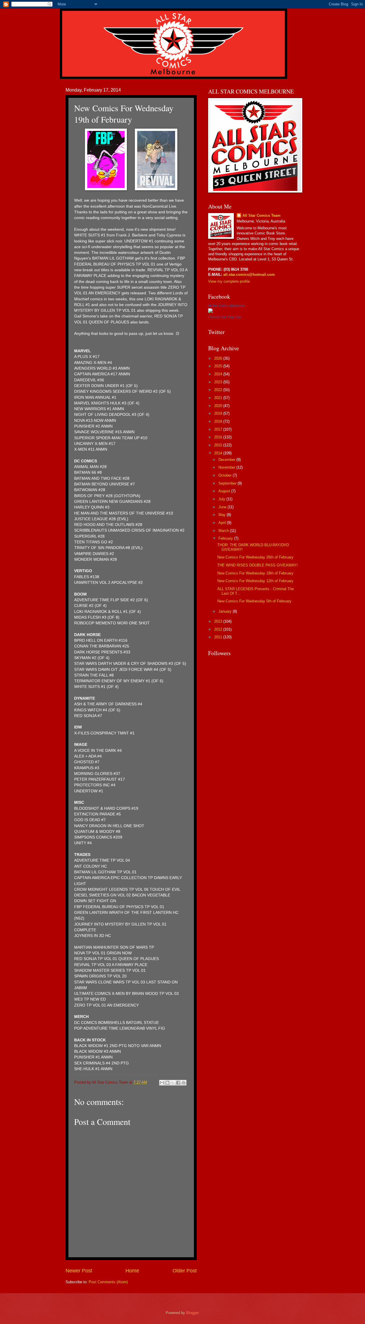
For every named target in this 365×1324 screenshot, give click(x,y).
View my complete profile (229, 281)
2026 (218, 358)
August (224, 491)
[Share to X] (173, 1083)
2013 (218, 621)
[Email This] (162, 1083)
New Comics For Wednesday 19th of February (255, 573)
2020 (218, 406)
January (225, 611)
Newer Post (79, 1271)
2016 (218, 437)
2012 (218, 629)
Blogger (192, 1313)
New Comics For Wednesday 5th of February (254, 601)
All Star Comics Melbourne (226, 305)
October (225, 475)
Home (132, 1271)
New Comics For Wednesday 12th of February (255, 581)
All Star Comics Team (261, 215)
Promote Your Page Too (224, 317)
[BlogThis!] (167, 1083)
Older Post (185, 1271)
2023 (218, 382)
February (226, 538)
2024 (218, 374)
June (223, 507)
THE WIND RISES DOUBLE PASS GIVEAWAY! (257, 565)
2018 (218, 421)
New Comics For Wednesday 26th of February (255, 557)
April (222, 523)
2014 (218, 453)
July (222, 499)
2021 (218, 398)
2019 (218, 413)
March (224, 531)
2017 (218, 429)
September (228, 483)
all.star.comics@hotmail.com (248, 274)
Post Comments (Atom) (108, 1282)
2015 (218, 445)
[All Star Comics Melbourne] (210, 311)
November (227, 467)
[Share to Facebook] (178, 1083)
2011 (218, 637)
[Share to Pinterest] (183, 1083)
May (222, 515)
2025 (218, 366)
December (227, 459)
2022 (218, 390)
